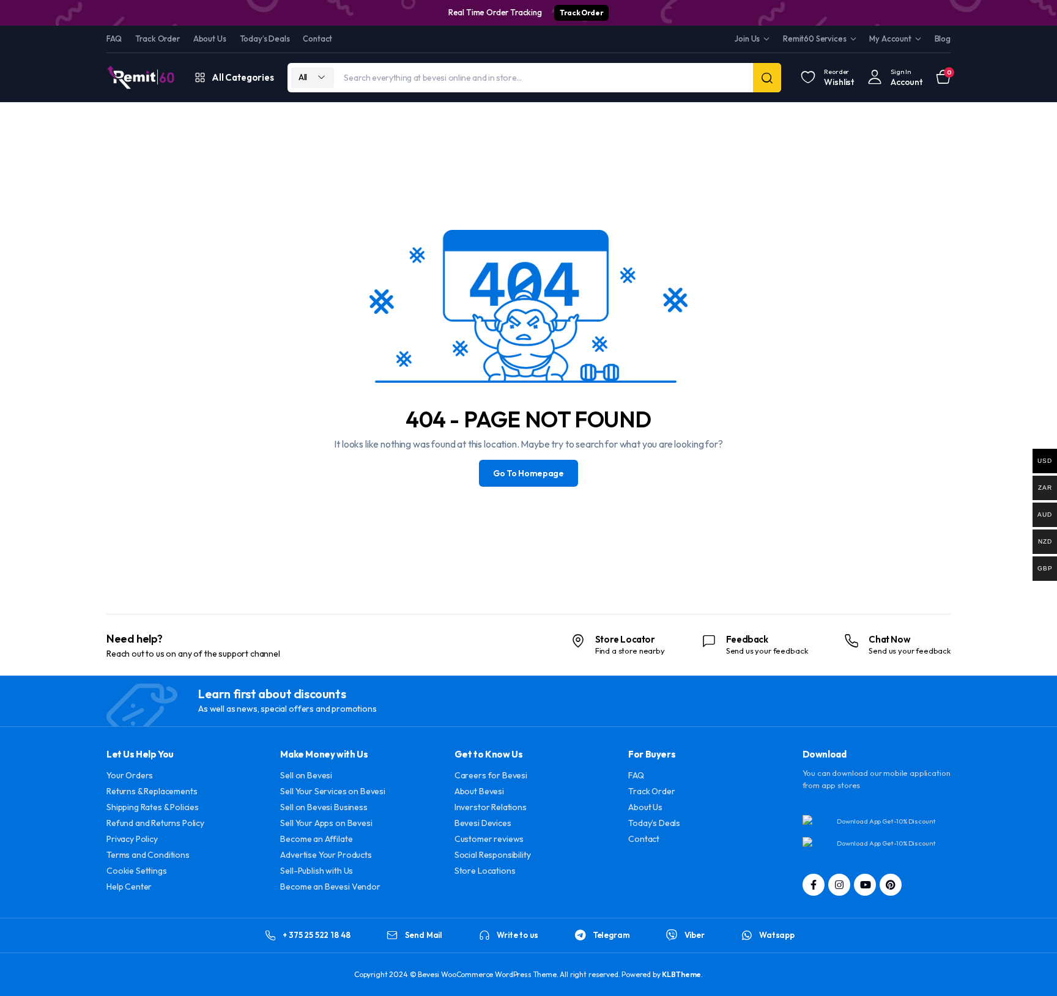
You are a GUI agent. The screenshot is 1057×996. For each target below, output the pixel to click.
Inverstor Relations (490, 807)
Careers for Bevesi (490, 775)
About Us (209, 38)
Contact (317, 38)
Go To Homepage (528, 473)
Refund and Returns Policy (155, 822)
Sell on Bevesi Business (323, 807)
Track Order (581, 12)
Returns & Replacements (151, 791)
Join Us (747, 38)
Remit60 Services (814, 38)
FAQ (114, 38)
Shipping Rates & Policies (152, 807)
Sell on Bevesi (306, 775)
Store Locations (485, 870)
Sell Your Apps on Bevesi (326, 822)
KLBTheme (681, 974)
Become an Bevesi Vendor (330, 886)
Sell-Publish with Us (316, 870)
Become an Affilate (316, 838)
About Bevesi (479, 791)
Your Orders (129, 775)
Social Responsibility (492, 854)
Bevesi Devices (482, 822)
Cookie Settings (136, 870)
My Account (890, 38)
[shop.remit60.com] (140, 77)
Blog (943, 38)
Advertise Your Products (325, 854)
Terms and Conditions (148, 854)
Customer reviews (489, 838)
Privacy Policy (132, 838)
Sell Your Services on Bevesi (332, 791)
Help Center (129, 886)
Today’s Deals (265, 38)
